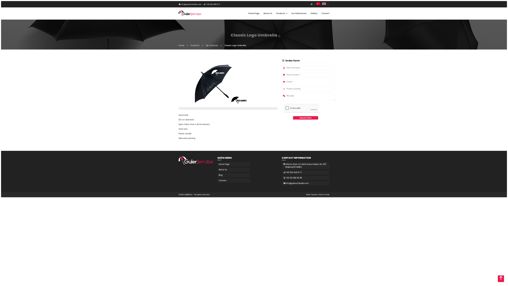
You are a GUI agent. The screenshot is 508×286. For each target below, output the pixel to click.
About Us (267, 13)
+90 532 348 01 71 (213, 4)
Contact (325, 13)
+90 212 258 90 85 (294, 177)
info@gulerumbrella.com (191, 4)
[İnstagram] (311, 4)
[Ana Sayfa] (190, 15)
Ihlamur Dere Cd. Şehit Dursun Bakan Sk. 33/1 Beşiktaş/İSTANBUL (305, 165)
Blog (221, 175)
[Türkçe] (318, 5)
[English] (324, 5)
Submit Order (306, 118)
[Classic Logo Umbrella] (214, 105)
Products (280, 13)
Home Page (253, 13)
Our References (298, 13)
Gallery (313, 13)
